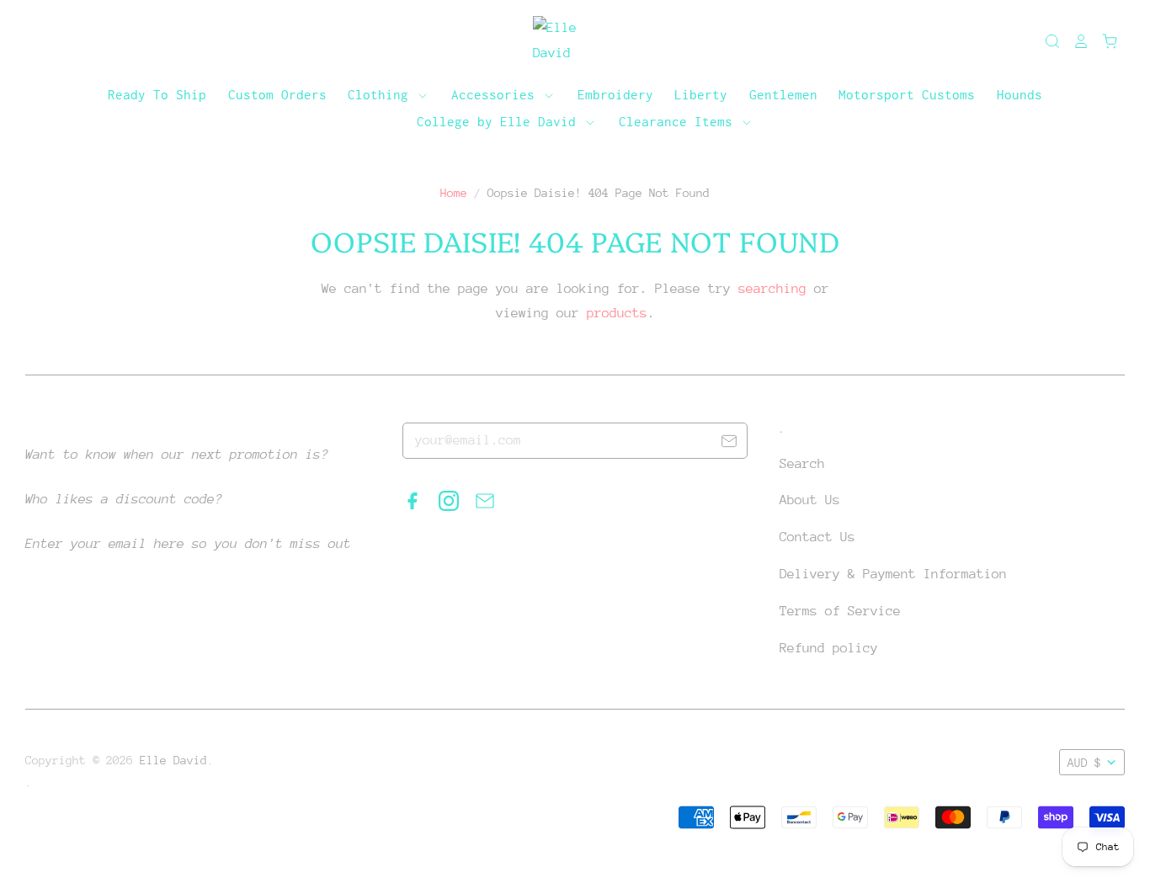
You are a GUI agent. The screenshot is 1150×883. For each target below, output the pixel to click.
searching (772, 288)
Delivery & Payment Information (893, 574)
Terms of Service (840, 611)
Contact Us (817, 537)
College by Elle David (500, 121)
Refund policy (829, 648)
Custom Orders (277, 94)
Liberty (700, 94)
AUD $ (1084, 762)
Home (453, 192)
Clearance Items (679, 121)
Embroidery (615, 94)
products (617, 313)
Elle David (173, 760)
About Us (810, 500)
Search (802, 463)
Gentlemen (783, 94)
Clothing (382, 94)
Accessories (496, 94)
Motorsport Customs (907, 94)
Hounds (1019, 94)
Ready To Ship (157, 94)
